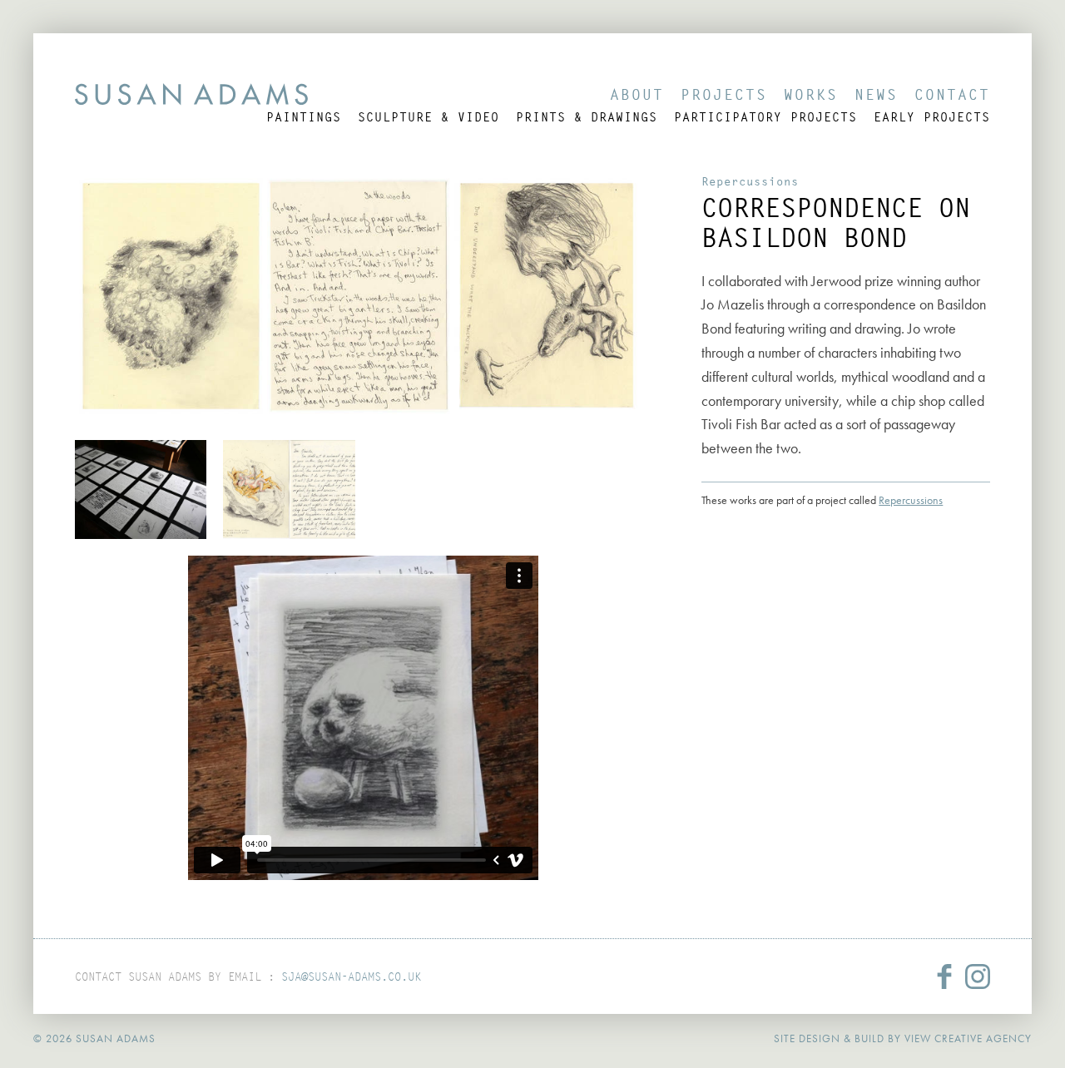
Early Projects (932, 117)
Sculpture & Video (428, 117)
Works (811, 94)
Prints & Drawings (586, 117)
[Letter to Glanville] (288, 489)
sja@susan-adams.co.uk (351, 976)
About (637, 94)
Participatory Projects (765, 117)
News (876, 94)
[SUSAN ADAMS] (191, 94)
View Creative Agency (968, 1038)
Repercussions (750, 181)
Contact (952, 94)
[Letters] (140, 489)
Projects (724, 94)
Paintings (303, 117)
